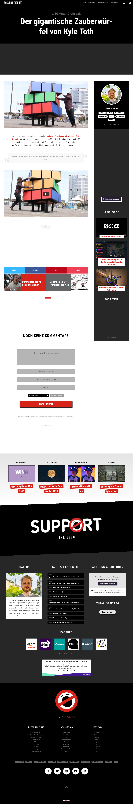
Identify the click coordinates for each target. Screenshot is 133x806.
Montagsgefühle (36, 737)
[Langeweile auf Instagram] (66, 771)
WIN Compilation (35, 751)
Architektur (66, 735)
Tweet (14, 270)
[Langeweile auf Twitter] (57, 771)
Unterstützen (40, 762)
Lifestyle (97, 727)
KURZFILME (111, 462)
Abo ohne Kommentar (57, 395)
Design (102, 113)
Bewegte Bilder (66, 739)
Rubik (111, 120)
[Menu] (124, 3)
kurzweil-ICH (66, 746)
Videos (66, 751)
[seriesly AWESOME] (45, 644)
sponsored (74, 762)
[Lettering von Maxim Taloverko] (111, 227)
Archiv (29, 762)
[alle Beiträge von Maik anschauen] (111, 94)
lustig (36, 749)
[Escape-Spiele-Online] (101, 644)
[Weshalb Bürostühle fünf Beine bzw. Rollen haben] (111, 278)
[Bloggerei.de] (66, 800)
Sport (97, 742)
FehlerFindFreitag (36, 735)
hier (28, 416)
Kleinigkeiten (36, 739)
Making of (120, 116)
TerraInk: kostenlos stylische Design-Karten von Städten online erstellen (111, 262)
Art (66, 737)
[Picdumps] (87, 644)
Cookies (108, 762)
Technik (97, 746)
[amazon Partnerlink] (31, 644)
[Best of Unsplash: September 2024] (51, 479)
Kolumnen (97, 735)
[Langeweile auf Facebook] (48, 771)
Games (109, 113)
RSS (116, 762)
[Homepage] (14, 3)
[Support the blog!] (66, 528)
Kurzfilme (36, 744)
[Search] (130, 3)
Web (97, 751)
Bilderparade (36, 733)
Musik (97, 737)
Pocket (77, 270)
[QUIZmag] (73, 644)
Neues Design (111, 212)
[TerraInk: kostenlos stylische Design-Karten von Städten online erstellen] (111, 250)
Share (35, 270)
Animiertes (66, 733)
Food (97, 733)
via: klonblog (46, 226)
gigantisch (119, 113)
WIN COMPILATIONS (21, 462)
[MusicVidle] (59, 644)
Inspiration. (102, 3)
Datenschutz (97, 762)
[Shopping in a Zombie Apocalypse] (111, 479)
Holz (111, 116)
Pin (56, 270)
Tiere (97, 749)
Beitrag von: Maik (111, 108)
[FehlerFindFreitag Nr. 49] (81, 479)
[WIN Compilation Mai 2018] (21, 479)
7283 (69, 716)
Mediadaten (62, 762)
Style (97, 744)
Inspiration (66, 727)
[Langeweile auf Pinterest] (84, 771)
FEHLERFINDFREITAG (81, 462)
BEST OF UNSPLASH (51, 462)
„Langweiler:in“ (101, 579)
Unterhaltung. (89, 3)
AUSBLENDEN (48, 297)
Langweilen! (107, 612)
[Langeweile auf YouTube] (75, 771)
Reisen (97, 739)
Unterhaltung (35, 727)
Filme (36, 742)
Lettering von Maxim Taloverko (111, 236)
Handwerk (103, 116)
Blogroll (19, 762)
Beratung (85, 762)
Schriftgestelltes (66, 749)
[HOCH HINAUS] (66, 787)
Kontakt (52, 762)
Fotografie (66, 744)
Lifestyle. (114, 3)
